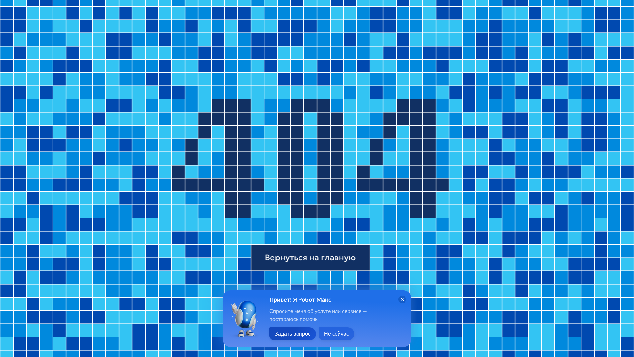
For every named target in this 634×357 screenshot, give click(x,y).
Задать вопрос (293, 334)
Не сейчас (336, 334)
